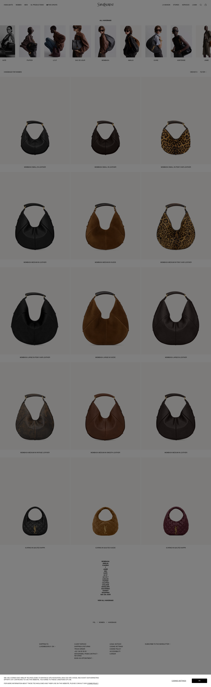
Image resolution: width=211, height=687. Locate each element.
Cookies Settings (179, 681)
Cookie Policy (92, 683)
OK (199, 681)
